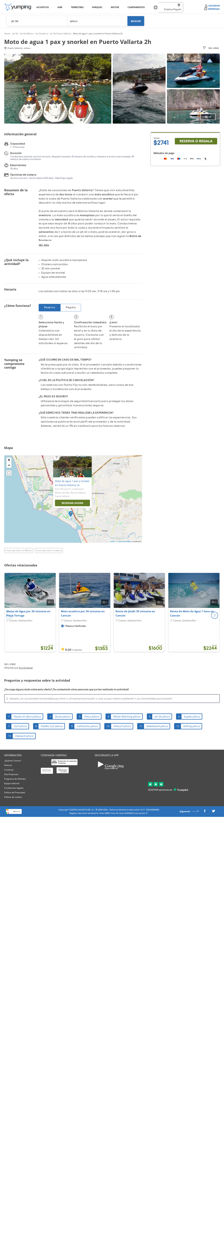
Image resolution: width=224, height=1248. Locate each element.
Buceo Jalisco (62, 716)
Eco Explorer (26, 668)
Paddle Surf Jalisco (52, 726)
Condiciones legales (14, 787)
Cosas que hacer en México (18, 550)
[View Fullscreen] (9, 473)
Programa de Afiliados (15, 778)
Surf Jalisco (20, 726)
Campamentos (136, 7)
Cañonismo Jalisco (87, 726)
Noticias (8, 765)
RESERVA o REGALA (196, 141)
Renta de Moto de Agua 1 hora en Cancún (192, 613)
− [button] (9, 465)
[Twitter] (213, 812)
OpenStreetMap (124, 541)
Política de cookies (13, 797)
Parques (97, 7)
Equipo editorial (11, 783)
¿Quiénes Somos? (12, 760)
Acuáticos (42, 7)
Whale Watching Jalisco (127, 716)
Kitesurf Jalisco (122, 726)
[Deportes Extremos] (18, 7)
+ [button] (9, 460)
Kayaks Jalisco (192, 716)
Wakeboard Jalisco (157, 726)
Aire (59, 7)
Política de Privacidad (14, 792)
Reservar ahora (72, 503)
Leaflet (112, 541)
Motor (115, 7)
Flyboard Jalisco (24, 736)
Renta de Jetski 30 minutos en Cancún (135, 613)
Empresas (214, 8)
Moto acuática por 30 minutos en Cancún (83, 613)
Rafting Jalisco (191, 726)
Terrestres (77, 7)
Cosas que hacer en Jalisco (49, 550)
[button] (214, 615)
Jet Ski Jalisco (162, 716)
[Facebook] (204, 812)
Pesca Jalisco (92, 716)
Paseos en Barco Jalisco (27, 716)
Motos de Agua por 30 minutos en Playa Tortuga (28, 613)
